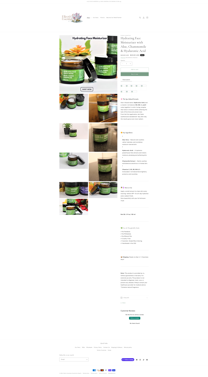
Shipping (123, 57)
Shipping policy (111, 373)
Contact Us (106, 347)
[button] (89, 17)
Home (109, 350)
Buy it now (134, 74)
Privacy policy (94, 373)
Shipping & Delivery (116, 347)
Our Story (77, 347)
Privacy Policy (98, 347)
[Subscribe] (86, 359)
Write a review (134, 318)
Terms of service (101, 350)
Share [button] (124, 303)
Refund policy (128, 347)
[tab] (126, 79)
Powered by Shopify (76, 373)
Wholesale (89, 347)
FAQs (83, 347)
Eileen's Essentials (67, 373)
